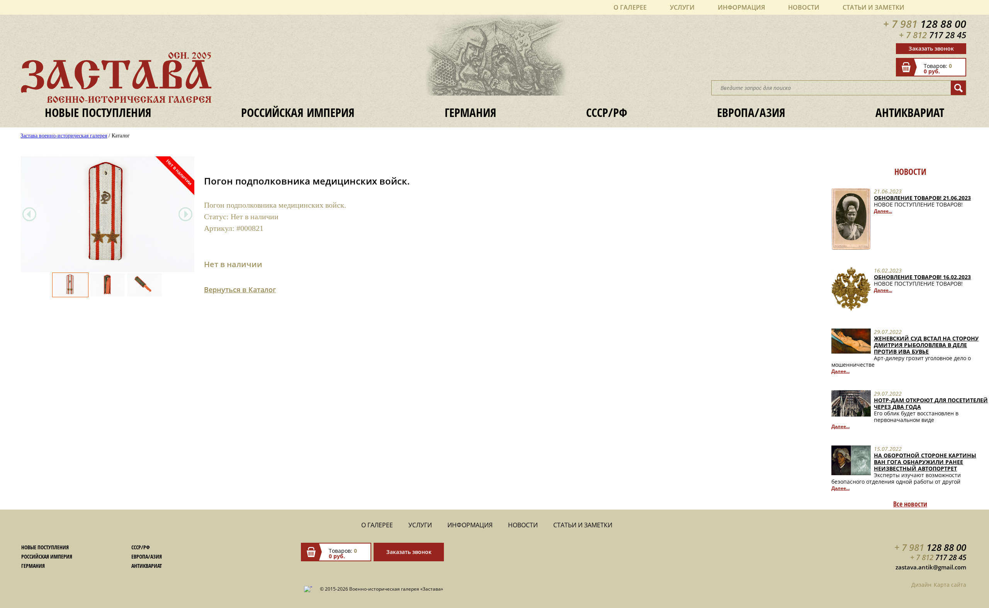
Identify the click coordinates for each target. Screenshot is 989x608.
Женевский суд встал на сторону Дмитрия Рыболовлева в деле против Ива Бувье (926, 345)
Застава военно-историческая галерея (63, 136)
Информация (741, 7)
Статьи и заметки (873, 7)
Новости (803, 7)
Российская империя (298, 112)
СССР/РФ (606, 112)
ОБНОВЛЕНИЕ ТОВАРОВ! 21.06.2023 (922, 198)
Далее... (883, 211)
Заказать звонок (931, 48)
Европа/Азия (751, 112)
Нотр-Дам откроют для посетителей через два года (931, 403)
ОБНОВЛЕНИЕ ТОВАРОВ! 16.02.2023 (922, 277)
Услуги (682, 7)
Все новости (910, 503)
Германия (470, 112)
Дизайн (921, 584)
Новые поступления (98, 112)
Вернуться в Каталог (240, 289)
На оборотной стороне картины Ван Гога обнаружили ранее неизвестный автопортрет (925, 462)
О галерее (630, 7)
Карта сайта (950, 584)
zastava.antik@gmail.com (931, 567)
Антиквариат (909, 112)
